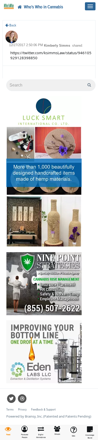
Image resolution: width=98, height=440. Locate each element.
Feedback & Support (43, 409)
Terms (10, 409)
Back (12, 25)
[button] (24, 432)
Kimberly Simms (57, 45)
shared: (77, 45)
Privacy (22, 409)
